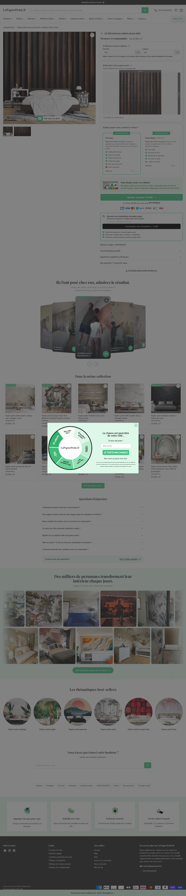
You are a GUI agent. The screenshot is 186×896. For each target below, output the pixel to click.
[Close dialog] (136, 425)
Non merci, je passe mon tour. (115, 458)
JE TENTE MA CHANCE (116, 452)
